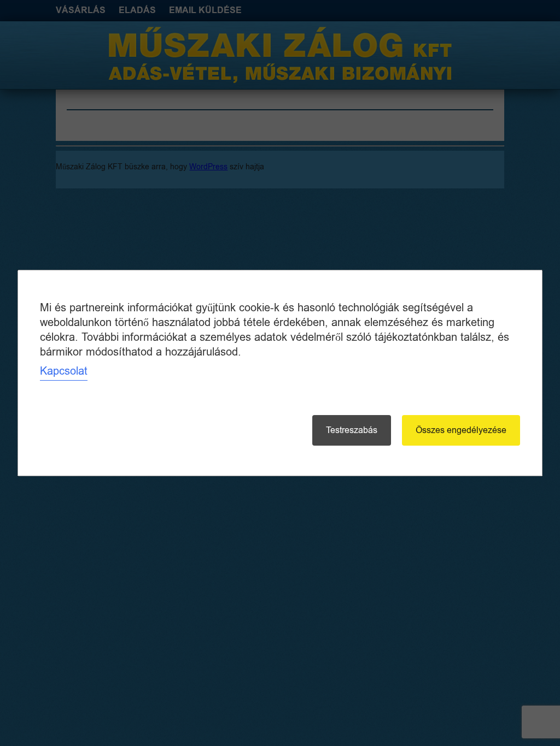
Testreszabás (351, 430)
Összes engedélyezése (461, 430)
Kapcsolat (64, 371)
